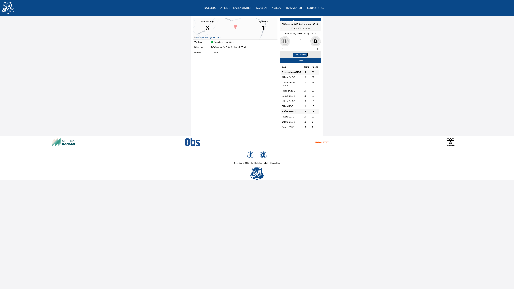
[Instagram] (263, 155)
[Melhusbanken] (63, 142)
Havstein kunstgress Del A (208, 37)
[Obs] (192, 142)
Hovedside (209, 8)
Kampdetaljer (300, 55)
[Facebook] (250, 155)
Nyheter (225, 8)
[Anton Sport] (321, 142)
